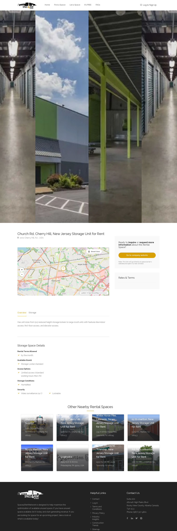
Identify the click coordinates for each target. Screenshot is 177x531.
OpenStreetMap (93, 293)
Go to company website (137, 255)
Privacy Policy (98, 513)
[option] (115, 116)
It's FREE (87, 5)
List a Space (75, 5)
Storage (32, 312)
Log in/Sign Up (149, 5)
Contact (95, 499)
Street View (95, 251)
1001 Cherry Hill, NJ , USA (31, 238)
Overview (21, 312)
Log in (95, 503)
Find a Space (59, 5)
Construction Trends (98, 524)
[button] (22, 270)
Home (47, 5)
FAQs (98, 5)
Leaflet (83, 293)
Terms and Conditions (97, 507)
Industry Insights (95, 518)
